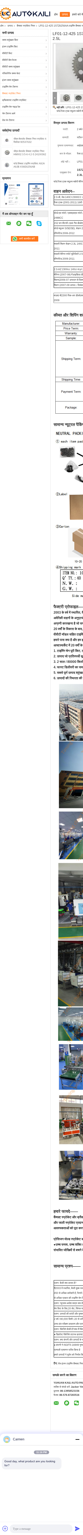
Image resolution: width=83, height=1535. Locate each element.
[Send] (77, 1528)
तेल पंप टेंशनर (8, 120)
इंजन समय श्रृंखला (10, 80)
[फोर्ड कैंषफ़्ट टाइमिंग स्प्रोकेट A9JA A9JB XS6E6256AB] (6, 164)
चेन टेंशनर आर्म (8, 113)
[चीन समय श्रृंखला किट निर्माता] (26, 13)
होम (56, 14)
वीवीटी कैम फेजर (9, 60)
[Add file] (5, 1528)
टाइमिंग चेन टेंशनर (10, 86)
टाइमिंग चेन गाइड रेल (11, 106)
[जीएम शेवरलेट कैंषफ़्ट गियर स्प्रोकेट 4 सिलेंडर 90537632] (6, 140)
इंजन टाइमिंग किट (10, 46)
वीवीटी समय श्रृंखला (11, 66)
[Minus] (77, 1439)
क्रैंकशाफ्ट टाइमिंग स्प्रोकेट (14, 100)
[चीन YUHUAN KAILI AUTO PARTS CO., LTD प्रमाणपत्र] (12, 194)
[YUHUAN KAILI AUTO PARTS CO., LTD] (55, 98)
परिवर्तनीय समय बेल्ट (11, 73)
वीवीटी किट (7, 53)
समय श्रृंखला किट (10, 40)
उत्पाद (65, 14)
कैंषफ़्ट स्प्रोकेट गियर (26, 25)
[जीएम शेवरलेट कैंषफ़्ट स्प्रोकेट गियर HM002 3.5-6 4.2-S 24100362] (6, 152)
